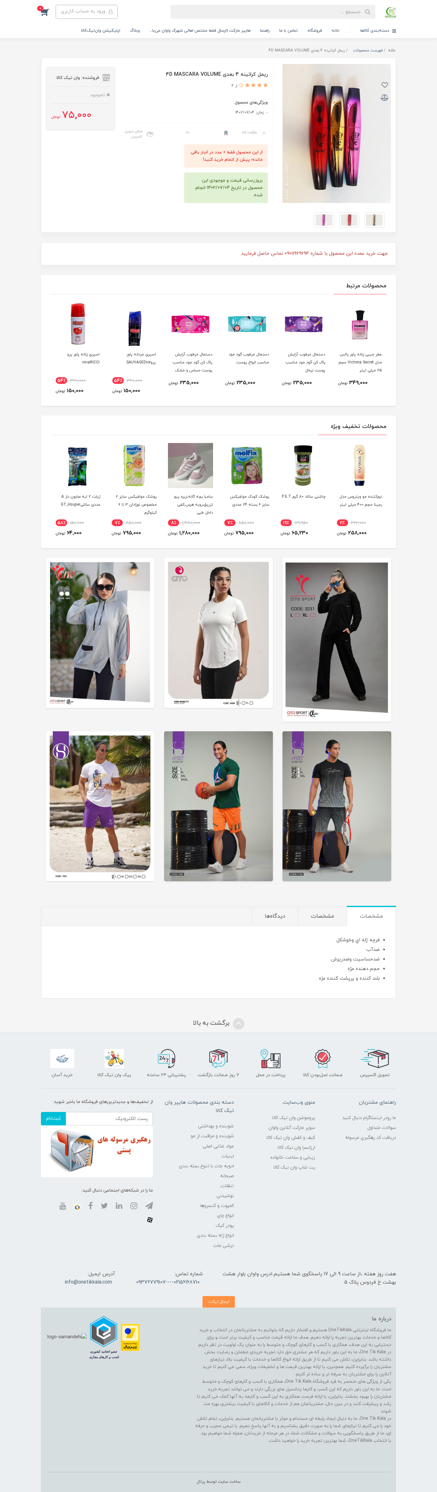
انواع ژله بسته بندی (215, 1235)
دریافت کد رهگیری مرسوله (370, 1138)
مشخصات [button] (371, 916)
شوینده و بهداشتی (216, 1126)
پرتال (201, 1482)
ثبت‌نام (53, 1118)
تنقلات (227, 1186)
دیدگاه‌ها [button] (275, 916)
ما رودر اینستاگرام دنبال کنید (369, 1118)
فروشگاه (314, 31)
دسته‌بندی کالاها (375, 31)
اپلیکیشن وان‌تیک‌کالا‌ (100, 31)
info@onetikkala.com (88, 1282)
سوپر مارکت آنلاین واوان (291, 1128)
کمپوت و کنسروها (217, 1206)
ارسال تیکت (218, 1302)
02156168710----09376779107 (168, 1282)
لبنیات (227, 1156)
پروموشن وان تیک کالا (293, 1118)
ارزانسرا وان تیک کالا (296, 1148)
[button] (48, 12)
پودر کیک (225, 1226)
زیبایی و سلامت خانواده (292, 1157)
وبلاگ (135, 31)
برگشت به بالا (212, 1023)
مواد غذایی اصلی (218, 1146)
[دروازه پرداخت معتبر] (130, 1336)
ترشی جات (223, 1246)
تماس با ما (288, 31)
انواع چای (225, 1216)
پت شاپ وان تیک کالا (294, 1167)
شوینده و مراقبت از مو (212, 1136)
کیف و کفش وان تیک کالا (290, 1138)
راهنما (265, 31)
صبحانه (227, 1176)
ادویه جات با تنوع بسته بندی (206, 1166)
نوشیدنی (225, 1196)
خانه (335, 31)
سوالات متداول (381, 1128)
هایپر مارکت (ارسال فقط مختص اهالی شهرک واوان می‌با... (199, 31)
